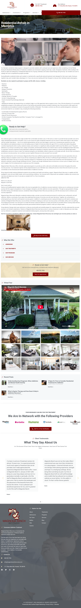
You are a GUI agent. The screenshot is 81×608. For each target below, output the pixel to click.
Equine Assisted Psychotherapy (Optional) (13, 100)
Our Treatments (11, 248)
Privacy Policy (49, 604)
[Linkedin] (13, 569)
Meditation (5, 103)
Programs (26, 12)
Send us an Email (5, 187)
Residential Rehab (11, 70)
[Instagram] (10, 569)
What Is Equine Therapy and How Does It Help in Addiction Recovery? (23, 392)
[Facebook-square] (2, 569)
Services (35, 12)
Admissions (5, 12)
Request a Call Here (6, 182)
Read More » (10, 387)
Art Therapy (5, 87)
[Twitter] (6, 569)
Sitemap (56, 604)
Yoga (3, 102)
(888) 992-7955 (5, 178)
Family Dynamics (6, 94)
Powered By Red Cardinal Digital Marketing (33, 604)
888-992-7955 (40, 270)
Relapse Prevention (7, 89)
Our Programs (10, 253)
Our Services (10, 257)
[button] (40, 244)
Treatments (16, 12)
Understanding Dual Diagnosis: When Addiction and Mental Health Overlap (23, 382)
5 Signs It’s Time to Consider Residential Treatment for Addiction (61, 382)
